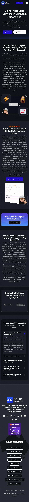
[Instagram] (7, 416)
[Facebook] (4, 416)
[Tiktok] (12, 419)
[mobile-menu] (26, 3)
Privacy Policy (10, 490)
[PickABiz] (11, 416)
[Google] (16, 419)
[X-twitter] (14, 416)
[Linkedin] (21, 416)
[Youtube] (25, 416)
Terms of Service (19, 490)
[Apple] (18, 416)
